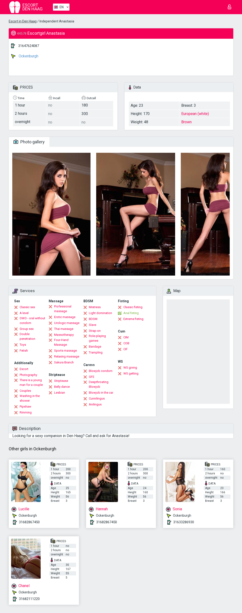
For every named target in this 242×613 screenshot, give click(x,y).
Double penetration (27, 336)
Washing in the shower (30, 398)
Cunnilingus (97, 398)
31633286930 (183, 522)
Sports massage (65, 350)
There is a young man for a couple (31, 382)
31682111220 (29, 599)
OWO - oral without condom (32, 320)
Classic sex (27, 307)
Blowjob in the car (101, 392)
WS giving (130, 367)
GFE (91, 377)
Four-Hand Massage (61, 342)
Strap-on (95, 330)
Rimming (26, 412)
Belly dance (62, 386)
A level (24, 313)
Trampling (96, 352)
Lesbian (59, 392)
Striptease (61, 381)
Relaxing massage (66, 356)
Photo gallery (32, 141)
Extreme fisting (133, 319)
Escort (24, 369)
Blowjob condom (100, 371)
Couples (25, 390)
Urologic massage (66, 323)
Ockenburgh (28, 56)
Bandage (95, 346)
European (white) (195, 113)
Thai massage (63, 329)
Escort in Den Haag (23, 21)
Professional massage (62, 309)
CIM (126, 337)
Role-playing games (97, 338)
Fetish (24, 350)
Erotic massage (64, 317)
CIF (125, 349)
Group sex (27, 329)
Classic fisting (133, 307)
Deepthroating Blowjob (98, 384)
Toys (23, 344)
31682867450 (29, 522)
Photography (28, 375)
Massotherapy (64, 334)
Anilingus (95, 404)
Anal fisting (131, 313)
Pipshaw (25, 406)
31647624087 (28, 46)
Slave (92, 325)
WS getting (130, 373)
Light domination (100, 313)
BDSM (93, 319)
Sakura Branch (64, 362)
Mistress (95, 307)
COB (126, 343)
